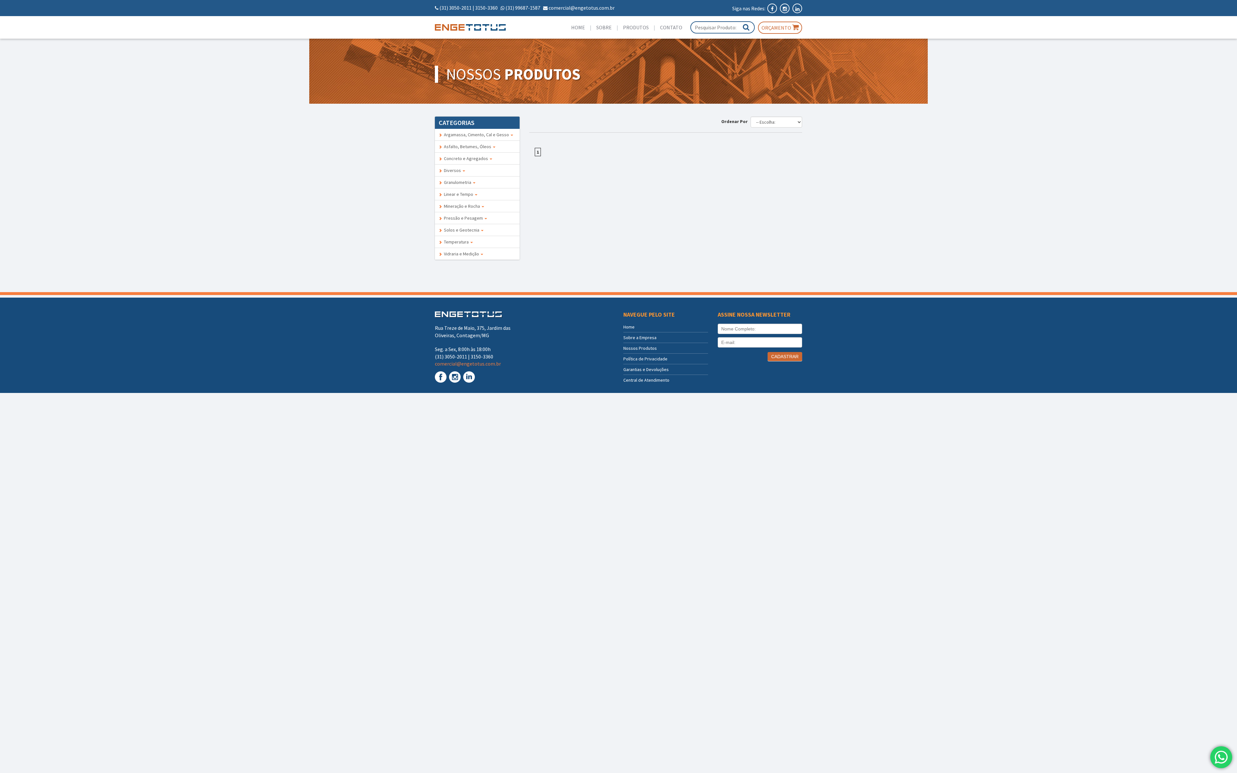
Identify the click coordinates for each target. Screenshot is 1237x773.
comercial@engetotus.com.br (582, 8)
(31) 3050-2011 (455, 8)
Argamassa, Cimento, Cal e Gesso (476, 135)
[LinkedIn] (797, 8)
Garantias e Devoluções (646, 369)
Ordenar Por (735, 121)
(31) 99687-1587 (522, 8)
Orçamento (777, 27)
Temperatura (456, 242)
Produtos (636, 27)
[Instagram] (785, 8)
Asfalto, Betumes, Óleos (467, 146)
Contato (671, 27)
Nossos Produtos (640, 348)
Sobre (604, 27)
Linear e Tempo (458, 194)
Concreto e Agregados (465, 158)
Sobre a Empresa (640, 337)
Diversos (452, 170)
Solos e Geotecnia (461, 230)
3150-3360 (486, 8)
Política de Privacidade (645, 359)
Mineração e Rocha (461, 206)
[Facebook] (772, 8)
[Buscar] (746, 27)
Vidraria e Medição (461, 254)
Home (578, 27)
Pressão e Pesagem (463, 218)
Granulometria (457, 182)
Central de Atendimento (646, 380)
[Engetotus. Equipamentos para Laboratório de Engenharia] (477, 27)
